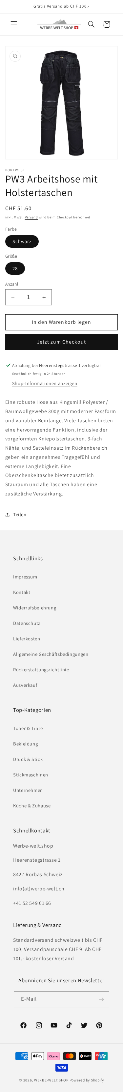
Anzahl (11, 284)
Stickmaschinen (30, 774)
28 (15, 268)
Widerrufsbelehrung (34, 607)
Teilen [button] (20, 514)
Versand (31, 217)
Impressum (25, 577)
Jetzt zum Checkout (61, 341)
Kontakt (21, 592)
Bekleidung (25, 744)
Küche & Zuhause (32, 805)
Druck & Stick (28, 759)
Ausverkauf (25, 685)
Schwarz (21, 241)
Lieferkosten (26, 638)
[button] (13, 24)
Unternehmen (28, 790)
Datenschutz (26, 623)
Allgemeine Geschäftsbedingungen (51, 654)
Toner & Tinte (28, 728)
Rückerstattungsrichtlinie (41, 669)
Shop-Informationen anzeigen (44, 383)
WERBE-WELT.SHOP (51, 1080)
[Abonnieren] (101, 999)
